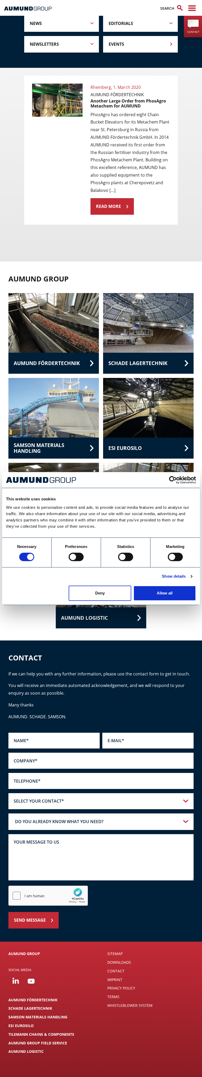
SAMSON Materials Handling (37, 1016)
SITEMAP (115, 953)
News (36, 23)
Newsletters (44, 44)
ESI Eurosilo (21, 1025)
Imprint (114, 979)
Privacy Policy (121, 988)
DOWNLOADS (119, 962)
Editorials (121, 23)
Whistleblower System (130, 1005)
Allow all (165, 593)
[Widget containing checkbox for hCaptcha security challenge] (48, 896)
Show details (174, 576)
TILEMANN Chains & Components (41, 1034)
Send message (30, 920)
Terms (113, 996)
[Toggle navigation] (192, 8)
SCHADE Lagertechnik (30, 1008)
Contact (115, 970)
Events (116, 44)
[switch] (76, 557)
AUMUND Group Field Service (37, 1042)
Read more (108, 206)
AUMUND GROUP (24, 953)
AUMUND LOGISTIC (26, 1051)
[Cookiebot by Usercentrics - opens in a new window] (173, 480)
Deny (100, 593)
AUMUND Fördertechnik (32, 999)
